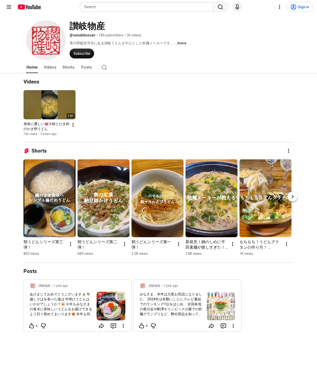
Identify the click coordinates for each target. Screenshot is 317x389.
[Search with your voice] (237, 7)
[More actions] (73, 125)
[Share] (101, 326)
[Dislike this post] (43, 326)
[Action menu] (123, 326)
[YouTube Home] (29, 7)
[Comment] (113, 326)
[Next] (292, 197)
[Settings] (280, 7)
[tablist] (158, 67)
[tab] (32, 67)
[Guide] (9, 7)
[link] (77, 307)
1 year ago (60, 285)
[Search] (220, 7)
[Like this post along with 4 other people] (32, 326)
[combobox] (147, 7)
